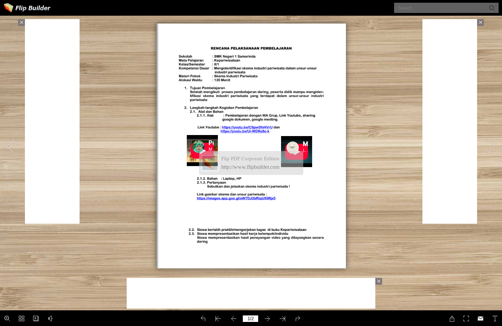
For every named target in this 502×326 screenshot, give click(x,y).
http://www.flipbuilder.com (250, 167)
